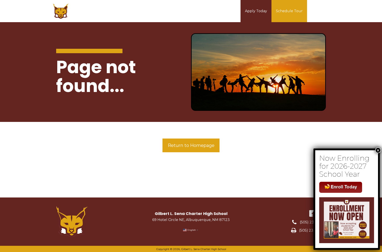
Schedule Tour (289, 11)
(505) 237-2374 (313, 222)
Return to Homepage (191, 145)
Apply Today (256, 11)
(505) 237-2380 (312, 230)
